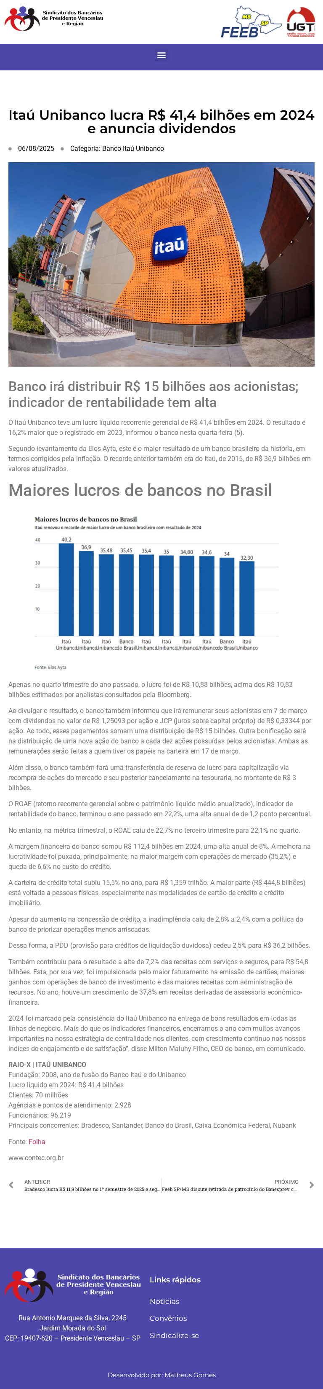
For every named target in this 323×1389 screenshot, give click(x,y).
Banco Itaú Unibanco (133, 149)
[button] (162, 55)
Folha (37, 1142)
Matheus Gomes (190, 1375)
